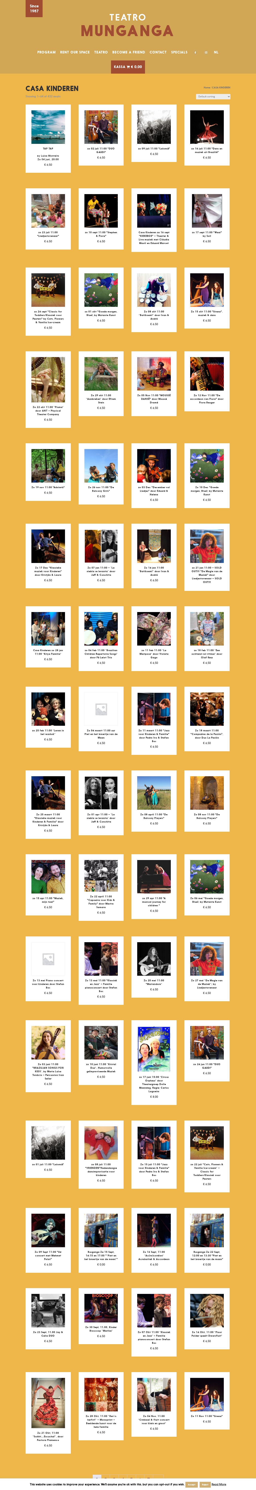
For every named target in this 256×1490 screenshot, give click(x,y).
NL (216, 52)
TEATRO (101, 52)
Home (207, 87)
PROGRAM (46, 52)
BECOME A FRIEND (128, 52)
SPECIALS (179, 52)
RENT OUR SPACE (75, 52)
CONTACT (158, 52)
